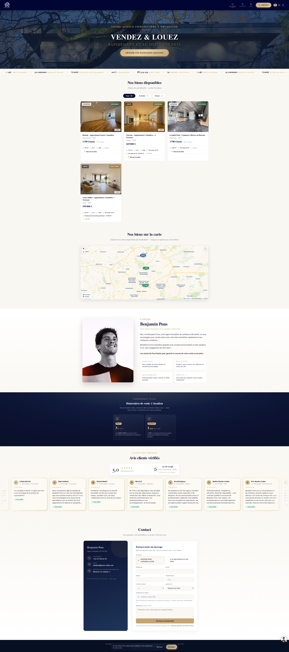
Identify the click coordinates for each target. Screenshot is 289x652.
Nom (168, 567)
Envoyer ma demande (165, 621)
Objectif (169, 584)
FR (275, 5)
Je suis (139, 555)
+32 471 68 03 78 (100, 559)
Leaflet (187, 298)
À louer (158, 96)
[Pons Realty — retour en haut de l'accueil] (7, 5)
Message (144, 606)
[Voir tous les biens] (205, 249)
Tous (129, 96)
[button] (149, 271)
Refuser (160, 647)
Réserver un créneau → (101, 572)
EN (279, 5)
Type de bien (141, 584)
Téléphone (170, 575)
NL (283, 5)
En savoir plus (117, 648)
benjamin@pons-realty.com (103, 565)
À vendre (143, 96)
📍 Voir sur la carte (90, 151)
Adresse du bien (143, 593)
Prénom (139, 567)
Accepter (171, 647)
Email (138, 575)
